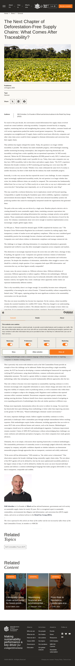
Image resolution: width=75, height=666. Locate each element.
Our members (42, 644)
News (13, 13)
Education (30, 647)
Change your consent (47, 659)
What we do (31, 634)
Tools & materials (37, 6)
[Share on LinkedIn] (18, 101)
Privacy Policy (59, 659)
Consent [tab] (13, 318)
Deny (13, 352)
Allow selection (38, 352)
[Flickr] (62, 637)
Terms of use (67, 659)
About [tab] (62, 318)
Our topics (41, 641)
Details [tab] (37, 318)
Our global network (41, 649)
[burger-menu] (4, 6)
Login (51, 6)
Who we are (31, 631)
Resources (53, 637)
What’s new (27, 6)
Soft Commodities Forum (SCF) (15, 547)
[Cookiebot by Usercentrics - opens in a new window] (65, 312)
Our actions (42, 637)
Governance (31, 644)
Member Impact (46, 6)
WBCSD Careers (52, 645)
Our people (42, 631)
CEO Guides (54, 641)
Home (6, 13)
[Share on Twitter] (12, 101)
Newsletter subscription (54, 651)
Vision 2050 (31, 641)
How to (18, 6)
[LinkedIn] (62, 634)
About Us (11, 6)
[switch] (28, 344)
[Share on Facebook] (24, 101)
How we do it (31, 637)
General (20, 13)
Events (52, 631)
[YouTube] (70, 634)
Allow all (61, 352)
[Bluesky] (66, 634)
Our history (41, 634)
